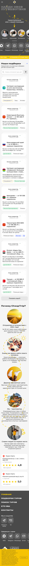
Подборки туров (11, 498)
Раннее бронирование (10, 128)
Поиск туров (9, 502)
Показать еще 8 (14, 298)
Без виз (18, 235)
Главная (6, 494)
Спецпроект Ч (7, 100)
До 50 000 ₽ (7, 153)
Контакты (7, 510)
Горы (16, 100)
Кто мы (5, 506)
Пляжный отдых (18, 153)
